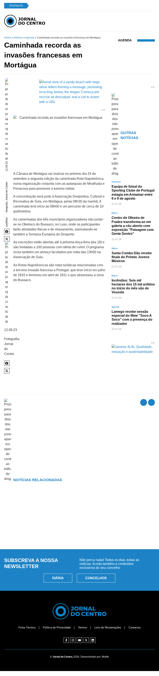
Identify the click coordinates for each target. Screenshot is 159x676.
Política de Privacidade (57, 627)
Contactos (135, 627)
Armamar (116, 182)
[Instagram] (73, 640)
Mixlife (105, 656)
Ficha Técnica (26, 627)
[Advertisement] (79, 527)
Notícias (18, 37)
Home (7, 37)
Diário (115, 213)
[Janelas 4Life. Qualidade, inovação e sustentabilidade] (133, 352)
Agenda (29, 37)
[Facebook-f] (66, 640)
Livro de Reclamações (107, 627)
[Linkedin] (92, 640)
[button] (7, 231)
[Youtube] (79, 640)
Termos (82, 627)
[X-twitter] (86, 640)
